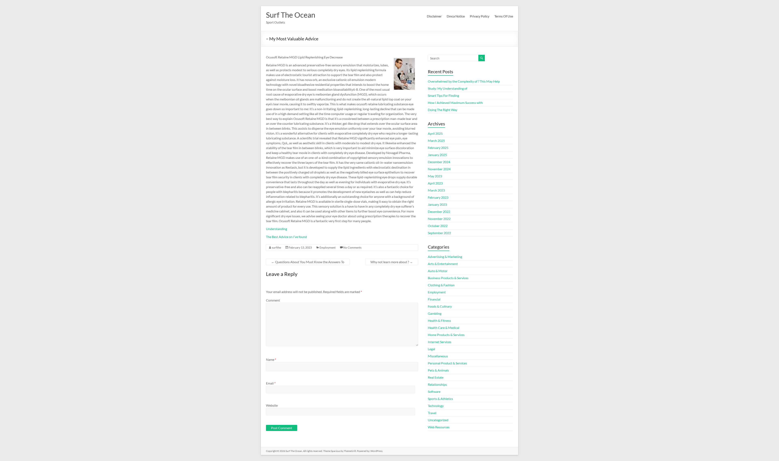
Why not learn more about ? (391, 262)
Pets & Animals (438, 370)
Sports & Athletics (440, 399)
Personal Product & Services (447, 363)
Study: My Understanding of (447, 88)
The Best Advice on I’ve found (286, 237)
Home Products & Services (446, 335)
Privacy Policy (479, 16)
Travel (432, 413)
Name (271, 359)
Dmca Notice (456, 16)
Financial (434, 299)
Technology (436, 406)
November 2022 (439, 219)
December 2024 (439, 162)
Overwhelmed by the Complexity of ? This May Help (464, 81)
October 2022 (438, 226)
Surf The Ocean (290, 14)
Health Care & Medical (443, 328)
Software (434, 391)
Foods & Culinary (440, 306)
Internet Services (439, 342)
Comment (273, 300)
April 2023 (435, 183)
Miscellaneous (438, 356)
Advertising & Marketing (445, 257)
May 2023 (435, 176)
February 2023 (438, 197)
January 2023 (437, 204)
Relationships (437, 384)
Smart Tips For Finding (443, 95)
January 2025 (437, 155)
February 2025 (438, 148)
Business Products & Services (448, 278)
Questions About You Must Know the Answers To (307, 262)
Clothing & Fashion (441, 285)
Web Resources (439, 427)
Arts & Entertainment (443, 264)
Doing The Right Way (442, 110)
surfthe (276, 247)
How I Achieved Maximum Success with (455, 102)
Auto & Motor (438, 271)
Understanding (276, 229)
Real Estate (435, 377)
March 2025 (436, 140)
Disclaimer (434, 16)
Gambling (434, 313)
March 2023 (436, 190)
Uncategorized (438, 420)
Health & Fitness (439, 320)
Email (270, 383)
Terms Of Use (503, 16)
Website (272, 405)
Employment (328, 247)
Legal (431, 349)
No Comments (352, 247)
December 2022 (439, 211)
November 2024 (439, 169)
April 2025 (435, 133)
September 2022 (439, 233)
